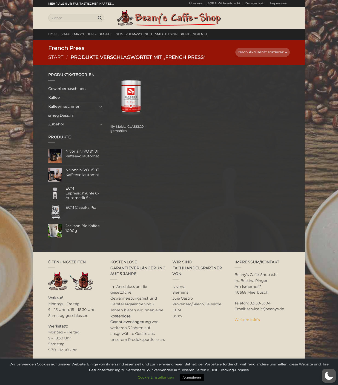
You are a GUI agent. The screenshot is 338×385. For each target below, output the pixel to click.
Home (53, 34)
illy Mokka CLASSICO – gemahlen (128, 128)
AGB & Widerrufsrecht (224, 3)
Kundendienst (194, 34)
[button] (329, 376)
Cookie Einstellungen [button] (156, 377)
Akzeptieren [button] (192, 377)
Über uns (196, 3)
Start (55, 57)
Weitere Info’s (247, 320)
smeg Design (166, 34)
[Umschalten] (100, 106)
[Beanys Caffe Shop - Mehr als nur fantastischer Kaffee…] (169, 18)
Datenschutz (255, 3)
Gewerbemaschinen (134, 34)
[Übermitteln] (100, 18)
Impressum (278, 3)
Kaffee (106, 34)
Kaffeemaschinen (78, 34)
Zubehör (56, 124)
